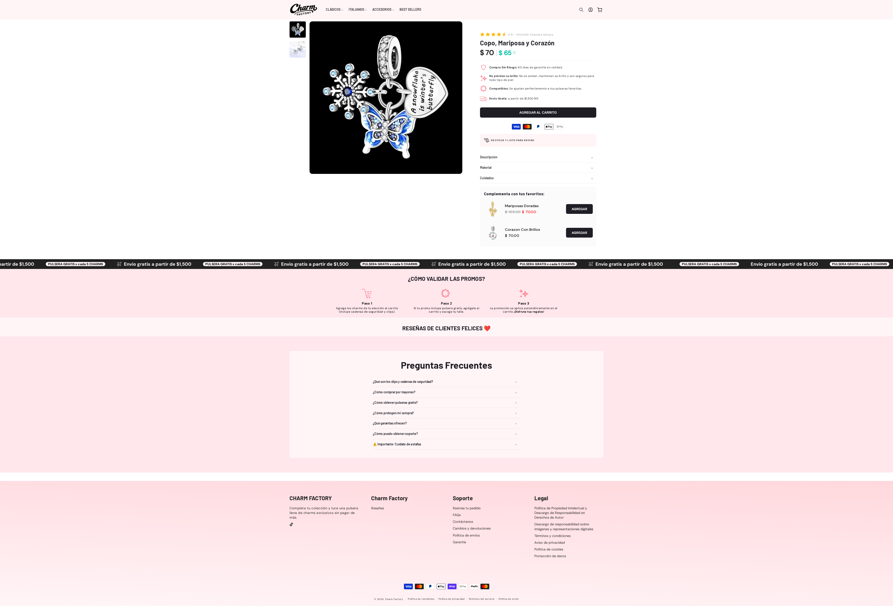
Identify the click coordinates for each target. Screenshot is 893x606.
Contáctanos (463, 522)
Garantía (459, 542)
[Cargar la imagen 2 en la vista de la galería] (298, 49)
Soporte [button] (463, 498)
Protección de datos (550, 556)
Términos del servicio (482, 599)
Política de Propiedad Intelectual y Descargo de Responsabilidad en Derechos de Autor (560, 513)
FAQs (457, 515)
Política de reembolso (421, 599)
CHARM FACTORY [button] (311, 498)
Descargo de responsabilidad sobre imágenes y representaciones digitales (563, 526)
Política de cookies (548, 549)
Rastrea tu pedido (467, 508)
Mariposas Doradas (522, 205)
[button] (334, 9)
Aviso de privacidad (549, 542)
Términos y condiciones (552, 536)
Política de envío (509, 599)
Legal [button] (541, 498)
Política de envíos (466, 535)
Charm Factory (394, 599)
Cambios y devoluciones (472, 529)
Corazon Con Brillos (522, 229)
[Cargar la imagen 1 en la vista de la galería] (298, 29)
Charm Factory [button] (389, 498)
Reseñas (377, 508)
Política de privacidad (452, 599)
